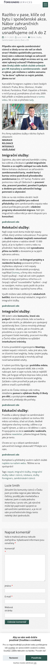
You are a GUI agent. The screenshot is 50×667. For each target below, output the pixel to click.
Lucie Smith (22, 37)
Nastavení (13, 658)
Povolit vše (36, 658)
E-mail (9, 596)
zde (35, 663)
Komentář (9, 550)
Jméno (9, 585)
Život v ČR (25, 40)
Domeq (15, 272)
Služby (38, 37)
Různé (32, 37)
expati (10, 471)
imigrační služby (23, 471)
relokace (27, 475)
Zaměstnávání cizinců (11, 40)
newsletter (17, 434)
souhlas (11, 648)
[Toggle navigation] (45, 4)
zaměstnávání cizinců (24, 478)
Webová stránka (9, 609)
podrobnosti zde (10, 221)
